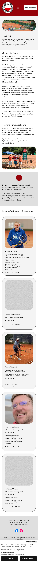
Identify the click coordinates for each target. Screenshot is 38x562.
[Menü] (18, 7)
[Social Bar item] (16, 530)
